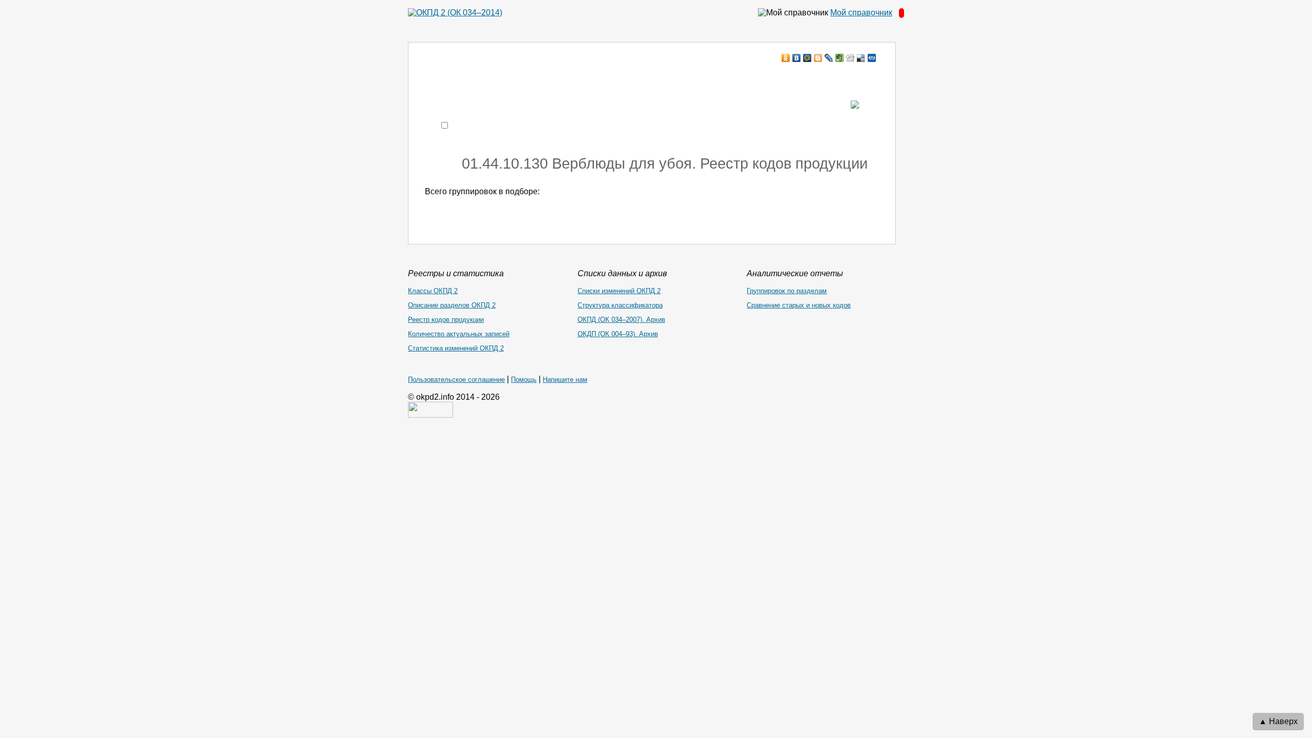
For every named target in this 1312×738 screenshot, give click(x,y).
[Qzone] (872, 58)
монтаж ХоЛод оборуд (527, 77)
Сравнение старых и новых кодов (799, 305)
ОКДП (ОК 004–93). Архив (618, 334)
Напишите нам (565, 379)
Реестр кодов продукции (446, 319)
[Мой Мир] (807, 58)
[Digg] (850, 58)
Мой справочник (861, 12)
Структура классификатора (620, 305)
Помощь (524, 379)
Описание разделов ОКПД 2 (452, 305)
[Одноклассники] (786, 58)
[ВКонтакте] (796, 58)
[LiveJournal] (829, 58)
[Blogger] (818, 58)
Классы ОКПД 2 (433, 291)
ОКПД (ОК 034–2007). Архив (621, 319)
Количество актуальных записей (458, 334)
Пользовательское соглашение (456, 379)
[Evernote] (839, 58)
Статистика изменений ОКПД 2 (456, 348)
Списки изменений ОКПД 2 (619, 291)
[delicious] (861, 58)
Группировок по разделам (787, 291)
